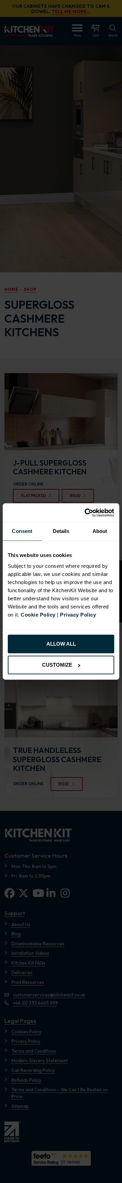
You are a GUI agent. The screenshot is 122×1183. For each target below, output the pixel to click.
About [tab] (100, 531)
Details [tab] (61, 531)
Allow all (61, 644)
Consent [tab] (22, 531)
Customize (57, 665)
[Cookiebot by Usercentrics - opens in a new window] (86, 512)
